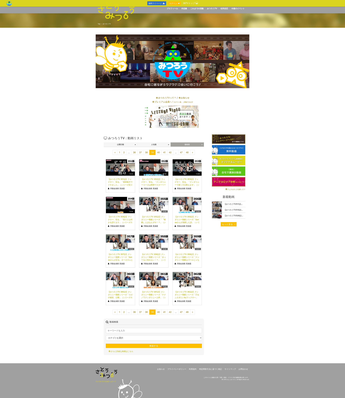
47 (181, 152)
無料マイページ (155, 3)
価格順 (187, 144)
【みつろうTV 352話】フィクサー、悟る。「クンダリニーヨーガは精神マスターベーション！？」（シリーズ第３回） (153, 185)
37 (140, 152)
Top (99, 24)
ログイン (173, 3)
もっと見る (227, 224)
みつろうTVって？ (167, 97)
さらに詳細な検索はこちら (122, 351)
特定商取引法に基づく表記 (210, 369)
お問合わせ (243, 369)
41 (164, 152)
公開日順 (120, 144)
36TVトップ (189, 3)
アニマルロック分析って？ (236, 189)
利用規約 (192, 369)
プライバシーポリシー (176, 369)
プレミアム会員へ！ (173, 101)
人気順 (153, 144)
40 (158, 152)
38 (146, 152)
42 (170, 152)
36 (134, 152)
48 (187, 152)
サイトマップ (230, 369)
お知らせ (185, 97)
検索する (153, 345)
